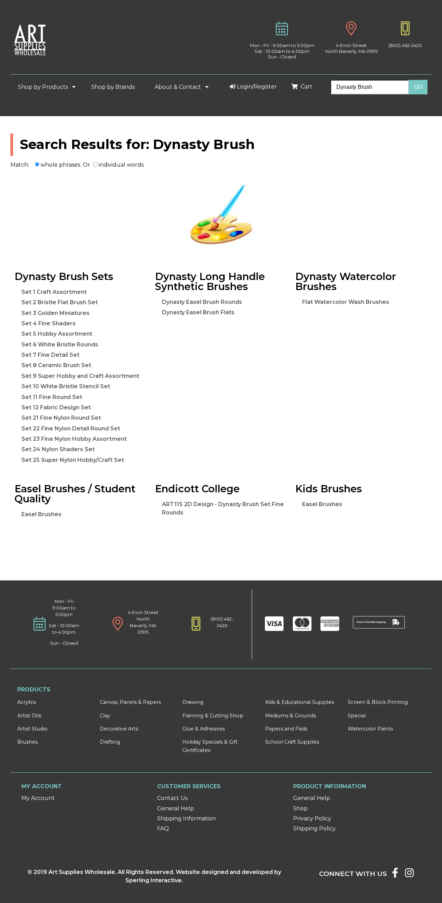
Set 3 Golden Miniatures (55, 313)
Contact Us (172, 798)
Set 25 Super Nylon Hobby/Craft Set (72, 460)
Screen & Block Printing (378, 702)
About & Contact (178, 87)
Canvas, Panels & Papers (130, 702)
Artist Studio (32, 729)
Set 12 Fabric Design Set (56, 407)
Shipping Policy (314, 828)
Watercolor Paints (370, 729)
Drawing (192, 702)
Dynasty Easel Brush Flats (198, 312)
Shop (300, 808)
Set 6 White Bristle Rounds (59, 344)
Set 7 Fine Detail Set (50, 355)
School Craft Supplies (292, 742)
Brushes (27, 742)
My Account (38, 798)
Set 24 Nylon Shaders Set (58, 449)
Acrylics (26, 702)
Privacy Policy (312, 818)
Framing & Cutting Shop (212, 716)
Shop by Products (43, 87)
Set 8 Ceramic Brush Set (56, 365)
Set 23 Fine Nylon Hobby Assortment (74, 439)
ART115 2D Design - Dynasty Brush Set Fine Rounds (223, 508)
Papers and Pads (286, 729)
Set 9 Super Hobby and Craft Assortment (80, 376)
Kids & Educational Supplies (299, 702)
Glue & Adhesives (203, 729)
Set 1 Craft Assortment (54, 292)
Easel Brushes (41, 514)
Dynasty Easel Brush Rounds (202, 302)
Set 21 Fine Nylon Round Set (61, 418)
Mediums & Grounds (290, 716)
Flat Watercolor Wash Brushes (345, 302)
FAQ (163, 828)
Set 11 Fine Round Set (51, 397)
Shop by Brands (115, 87)
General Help (175, 808)
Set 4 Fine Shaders (48, 323)
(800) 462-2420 (405, 45)
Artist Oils (29, 716)
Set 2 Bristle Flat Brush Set (59, 302)
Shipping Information (186, 818)
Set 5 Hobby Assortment (56, 334)
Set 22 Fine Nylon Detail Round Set (70, 428)
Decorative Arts (119, 729)
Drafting (110, 742)
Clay (105, 716)
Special (357, 716)
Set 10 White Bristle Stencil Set (65, 386)
